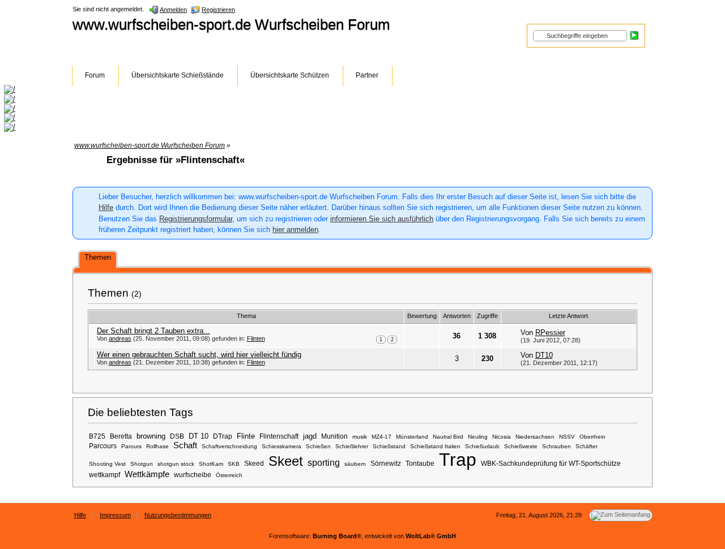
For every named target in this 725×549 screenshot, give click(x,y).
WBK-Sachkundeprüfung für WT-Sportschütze (551, 463)
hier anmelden (295, 229)
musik (359, 437)
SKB (234, 464)
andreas (120, 338)
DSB (177, 436)
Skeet (285, 461)
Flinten (256, 338)
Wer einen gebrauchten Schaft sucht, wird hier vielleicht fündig (199, 354)
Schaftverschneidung (229, 446)
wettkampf (104, 474)
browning (151, 436)
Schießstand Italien (435, 446)
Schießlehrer (351, 446)
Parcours (103, 445)
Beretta (121, 436)
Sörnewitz (385, 463)
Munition (334, 436)
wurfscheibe (192, 474)
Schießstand (389, 446)
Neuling (478, 437)
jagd (310, 436)
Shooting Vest (107, 464)
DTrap (222, 436)
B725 (97, 436)
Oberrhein (592, 437)
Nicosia (501, 437)
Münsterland (412, 437)
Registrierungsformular (195, 219)
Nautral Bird (448, 437)
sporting (324, 462)
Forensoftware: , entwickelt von (362, 536)
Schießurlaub (482, 446)
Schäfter (586, 446)
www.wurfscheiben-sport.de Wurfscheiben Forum (231, 24)
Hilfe (106, 207)
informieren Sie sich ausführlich (381, 219)
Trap (457, 459)
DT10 (544, 355)
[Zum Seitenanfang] (621, 515)
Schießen (318, 446)
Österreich (229, 475)
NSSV (567, 437)
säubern (355, 464)
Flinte (246, 436)
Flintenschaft (278, 436)
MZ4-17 (381, 437)
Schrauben (556, 446)
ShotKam (211, 464)
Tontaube (420, 463)
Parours (131, 446)
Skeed (254, 463)
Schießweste (521, 446)
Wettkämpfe (147, 474)
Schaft (185, 445)
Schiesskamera (281, 446)
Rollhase (157, 446)
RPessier (550, 332)
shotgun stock (175, 464)
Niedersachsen (535, 437)
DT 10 (198, 436)
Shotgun (141, 464)
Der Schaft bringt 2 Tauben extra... (153, 331)
